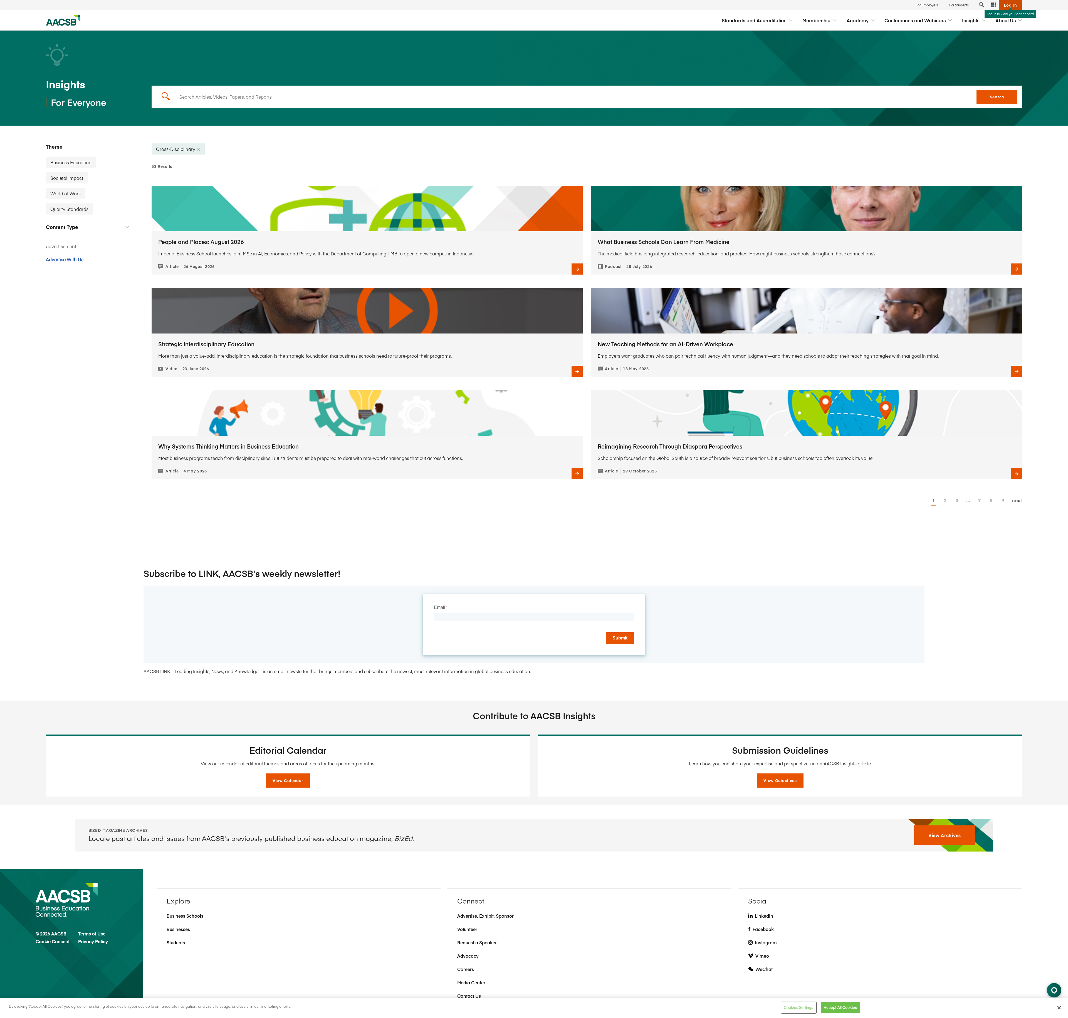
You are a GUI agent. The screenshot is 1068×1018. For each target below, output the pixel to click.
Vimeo (762, 956)
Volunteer (467, 929)
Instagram (766, 942)
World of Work (65, 193)
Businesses (178, 929)
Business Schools (185, 916)
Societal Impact (66, 178)
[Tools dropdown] (994, 5)
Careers (465, 969)
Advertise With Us (64, 259)
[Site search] (981, 5)
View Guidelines (780, 780)
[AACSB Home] (63, 20)
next (1017, 500)
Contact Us (469, 996)
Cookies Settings (798, 1007)
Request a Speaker (477, 942)
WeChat (764, 969)
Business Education (71, 162)
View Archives (944, 835)
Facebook (763, 929)
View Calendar (288, 780)
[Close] (1059, 1008)
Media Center (471, 982)
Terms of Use (91, 933)
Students (176, 942)
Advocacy (468, 956)
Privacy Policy (93, 941)
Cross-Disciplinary (175, 149)
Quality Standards (69, 209)
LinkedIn (764, 916)
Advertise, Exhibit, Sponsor (485, 916)
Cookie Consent (53, 941)
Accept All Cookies (840, 1007)
